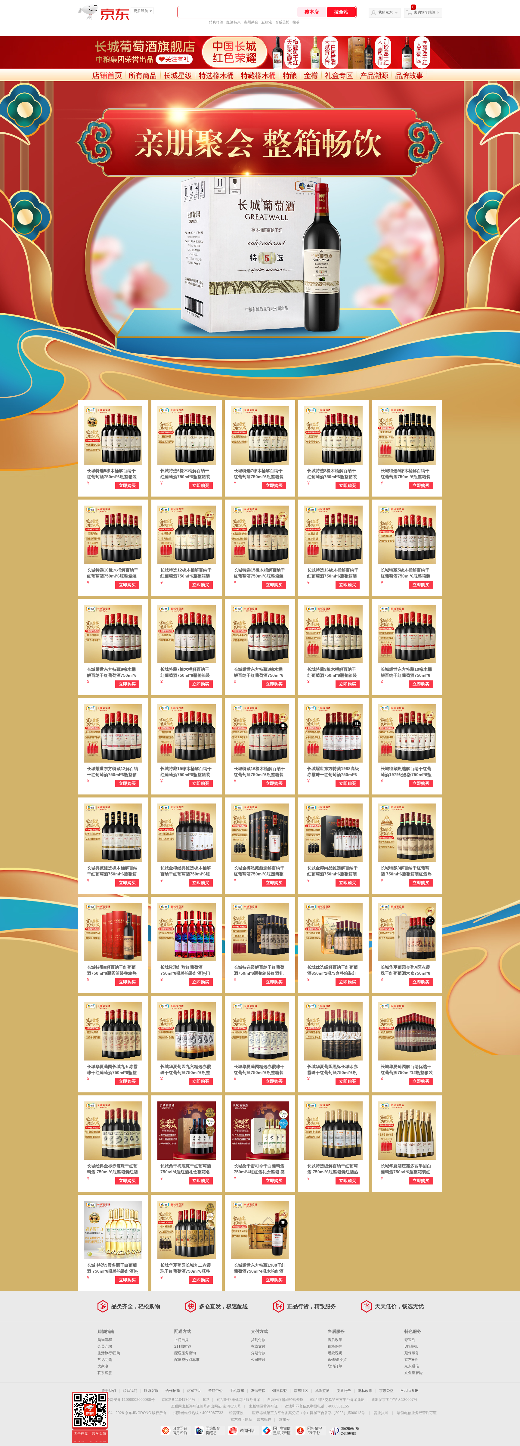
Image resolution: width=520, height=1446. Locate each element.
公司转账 (258, 1360)
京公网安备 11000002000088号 (129, 1400)
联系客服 (105, 1373)
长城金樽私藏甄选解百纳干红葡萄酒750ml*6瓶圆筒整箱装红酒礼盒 (259, 871)
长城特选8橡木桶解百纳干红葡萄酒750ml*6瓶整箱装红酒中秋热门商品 (332, 474)
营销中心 (215, 1391)
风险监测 (322, 1391)
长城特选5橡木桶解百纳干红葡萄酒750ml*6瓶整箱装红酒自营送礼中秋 (112, 474)
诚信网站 (243, 1430)
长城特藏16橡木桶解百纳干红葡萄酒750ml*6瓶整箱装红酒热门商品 (259, 772)
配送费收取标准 (187, 1360)
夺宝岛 (409, 1340)
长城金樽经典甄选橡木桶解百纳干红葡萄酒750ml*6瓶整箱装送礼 (185, 871)
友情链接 (258, 1391)
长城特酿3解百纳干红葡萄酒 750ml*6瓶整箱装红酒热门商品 (406, 871)
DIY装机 (411, 1346)
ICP (206, 1400)
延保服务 (411, 1353)
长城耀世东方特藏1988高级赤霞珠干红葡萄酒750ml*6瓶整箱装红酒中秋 (333, 772)
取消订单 (335, 1366)
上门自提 (181, 1340)
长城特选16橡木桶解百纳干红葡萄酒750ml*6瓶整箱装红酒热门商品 (332, 573)
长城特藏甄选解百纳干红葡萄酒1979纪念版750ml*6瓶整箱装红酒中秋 (406, 772)
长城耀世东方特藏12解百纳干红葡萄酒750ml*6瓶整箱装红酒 (112, 772)
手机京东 (237, 1391)
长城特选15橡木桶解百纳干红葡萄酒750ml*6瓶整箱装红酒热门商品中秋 (259, 573)
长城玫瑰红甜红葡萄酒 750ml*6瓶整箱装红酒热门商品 (185, 970)
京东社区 (301, 1391)
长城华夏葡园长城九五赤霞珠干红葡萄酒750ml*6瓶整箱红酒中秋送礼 (112, 1070)
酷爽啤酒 (216, 22)
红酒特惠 (233, 22)
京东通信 (411, 1366)
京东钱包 (264, 1419)
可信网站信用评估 (175, 1430)
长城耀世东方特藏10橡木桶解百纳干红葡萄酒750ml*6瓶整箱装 (406, 672)
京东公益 (386, 1391)
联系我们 (130, 1391)
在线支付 (258, 1346)
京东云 (284, 1419)
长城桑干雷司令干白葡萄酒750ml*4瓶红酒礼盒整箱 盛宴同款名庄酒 (259, 1169)
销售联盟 (279, 1391)
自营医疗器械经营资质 (285, 1400)
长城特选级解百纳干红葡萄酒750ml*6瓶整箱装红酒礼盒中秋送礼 (259, 970)
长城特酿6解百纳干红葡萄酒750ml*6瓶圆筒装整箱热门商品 (112, 970)
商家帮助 (194, 1391)
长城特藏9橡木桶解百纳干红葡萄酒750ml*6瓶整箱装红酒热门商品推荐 (332, 672)
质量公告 (343, 1391)
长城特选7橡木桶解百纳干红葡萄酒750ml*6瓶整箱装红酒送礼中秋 (258, 474)
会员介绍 (105, 1346)
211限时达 (182, 1346)
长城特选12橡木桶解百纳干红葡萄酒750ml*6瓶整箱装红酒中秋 (186, 573)
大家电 (103, 1366)
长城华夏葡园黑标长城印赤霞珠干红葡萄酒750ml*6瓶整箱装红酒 (332, 1070)
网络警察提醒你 (209, 1430)
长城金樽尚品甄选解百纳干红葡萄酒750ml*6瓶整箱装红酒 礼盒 (332, 871)
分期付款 (258, 1353)
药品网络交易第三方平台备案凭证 (337, 1400)
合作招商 (173, 1391)
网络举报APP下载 (310, 1430)
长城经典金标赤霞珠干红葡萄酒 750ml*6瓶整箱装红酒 (112, 1168)
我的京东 (385, 12)
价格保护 (335, 1346)
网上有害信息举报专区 (277, 1430)
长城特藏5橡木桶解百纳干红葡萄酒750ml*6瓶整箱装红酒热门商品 (405, 573)
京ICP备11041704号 (178, 1400)
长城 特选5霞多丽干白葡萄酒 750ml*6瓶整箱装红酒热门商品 (112, 1268)
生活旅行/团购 (109, 1353)
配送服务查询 (185, 1353)
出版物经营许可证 (263, 1406)
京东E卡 (411, 1360)
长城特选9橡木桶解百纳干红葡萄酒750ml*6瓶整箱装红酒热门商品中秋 (405, 474)
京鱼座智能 (413, 1373)
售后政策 (335, 1340)
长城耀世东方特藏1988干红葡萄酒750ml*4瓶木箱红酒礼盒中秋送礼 (260, 1268)
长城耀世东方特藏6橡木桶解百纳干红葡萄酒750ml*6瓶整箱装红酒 (112, 672)
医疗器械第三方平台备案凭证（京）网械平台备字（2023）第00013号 (308, 1413)
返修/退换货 (337, 1360)
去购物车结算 (424, 12)
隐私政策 (365, 1391)
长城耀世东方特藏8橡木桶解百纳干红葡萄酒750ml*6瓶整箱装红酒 (258, 672)
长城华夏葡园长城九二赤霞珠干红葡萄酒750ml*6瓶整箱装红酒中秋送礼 (185, 1268)
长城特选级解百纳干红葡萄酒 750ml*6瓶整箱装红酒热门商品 (332, 1169)
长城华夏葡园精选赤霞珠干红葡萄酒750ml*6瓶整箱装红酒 (259, 1070)
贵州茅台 (251, 22)
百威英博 (282, 22)
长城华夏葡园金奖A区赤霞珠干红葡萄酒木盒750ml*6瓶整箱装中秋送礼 (405, 970)
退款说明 (335, 1353)
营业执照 (381, 1413)
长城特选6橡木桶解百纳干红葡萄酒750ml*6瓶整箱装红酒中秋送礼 (185, 474)
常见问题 (105, 1360)
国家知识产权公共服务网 (344, 1430)
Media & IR (410, 1391)
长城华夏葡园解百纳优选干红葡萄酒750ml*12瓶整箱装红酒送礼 (407, 1070)
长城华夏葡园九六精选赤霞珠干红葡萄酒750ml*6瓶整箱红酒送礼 (185, 1070)
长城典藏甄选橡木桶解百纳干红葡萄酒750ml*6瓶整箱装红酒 (112, 871)
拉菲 (296, 22)
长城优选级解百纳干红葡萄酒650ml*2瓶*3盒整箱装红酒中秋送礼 (332, 970)
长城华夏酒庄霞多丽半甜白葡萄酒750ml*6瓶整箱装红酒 (406, 1169)
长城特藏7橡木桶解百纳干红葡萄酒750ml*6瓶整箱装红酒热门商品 (185, 672)
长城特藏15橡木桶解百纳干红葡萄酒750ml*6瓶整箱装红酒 (186, 772)
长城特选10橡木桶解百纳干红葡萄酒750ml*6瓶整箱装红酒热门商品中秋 (112, 573)
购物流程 (105, 1340)
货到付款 (258, 1340)
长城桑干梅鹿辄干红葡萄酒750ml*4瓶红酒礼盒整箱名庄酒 (185, 1169)
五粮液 (266, 22)
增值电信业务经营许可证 (417, 1413)
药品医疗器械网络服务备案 (238, 1400)
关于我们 (108, 1391)
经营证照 (236, 1413)
